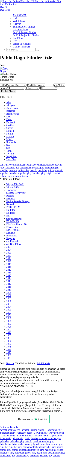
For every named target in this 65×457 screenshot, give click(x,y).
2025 (8, 247)
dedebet (34, 438)
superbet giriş (24, 173)
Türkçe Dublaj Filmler (24, 26)
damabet (13, 173)
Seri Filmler (18, 38)
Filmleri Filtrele (8, 91)
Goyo (3, 71)
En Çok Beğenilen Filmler (26, 35)
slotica (33, 363)
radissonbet (25, 167)
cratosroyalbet (47, 164)
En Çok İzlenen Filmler (24, 32)
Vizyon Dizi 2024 (15, 184)
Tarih (9, 150)
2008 (8, 295)
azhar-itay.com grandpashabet (15, 164)
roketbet (35, 369)
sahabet (3, 176)
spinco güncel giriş (21, 449)
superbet (4, 173)
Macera (10, 136)
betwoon (13, 170)
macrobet (58, 449)
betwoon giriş (52, 167)
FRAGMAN (12, 221)
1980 (8, 341)
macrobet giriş (7, 452)
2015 (8, 275)
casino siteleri (37, 430)
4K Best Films (13, 244)
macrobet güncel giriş (25, 452)
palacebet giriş (12, 167)
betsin (51, 452)
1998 (8, 321)
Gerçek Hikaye (13, 218)
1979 (8, 343)
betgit (48, 173)
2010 (8, 289)
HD (8, 215)
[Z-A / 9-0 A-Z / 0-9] (59, 85)
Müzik (9, 139)
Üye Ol (16, 41)
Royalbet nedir (56, 432)
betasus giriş (28, 366)
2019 (8, 264)
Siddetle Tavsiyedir (15, 192)
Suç (8, 148)
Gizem (9, 128)
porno (18, 176)
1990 (8, 332)
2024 (8, 249)
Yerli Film (11, 159)
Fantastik (10, 122)
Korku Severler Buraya (18, 201)
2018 (8, 267)
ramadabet (59, 452)
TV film (10, 153)
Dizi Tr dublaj (13, 229)
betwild (33, 170)
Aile (8, 102)
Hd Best (10, 212)
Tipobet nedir (56, 435)
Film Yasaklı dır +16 (16, 224)
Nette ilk (10, 198)
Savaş (9, 145)
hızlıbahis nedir (24, 435)
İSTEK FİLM (13, 207)
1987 (8, 335)
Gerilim (10, 125)
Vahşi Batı (11, 156)
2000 (8, 318)
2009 (8, 292)
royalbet (4, 170)
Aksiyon (17, 23)
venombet (43, 363)
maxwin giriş (37, 449)
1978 (8, 346)
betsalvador (5, 444)
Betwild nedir (40, 432)
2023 (8, 252)
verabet (56, 455)
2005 (8, 304)
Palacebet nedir (24, 432)
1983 (8, 338)
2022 (8, 255)
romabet (56, 173)
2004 (8, 306)
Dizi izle (10, 232)
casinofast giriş (21, 369)
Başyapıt (10, 238)
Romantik (11, 142)
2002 (8, 312)
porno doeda (23, 363)
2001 (8, 315)
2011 (8, 286)
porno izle (11, 363)
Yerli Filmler (19, 21)
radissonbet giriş (55, 444)
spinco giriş (5, 449)
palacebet (34, 164)
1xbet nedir (5, 438)
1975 (8, 352)
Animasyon (12, 108)
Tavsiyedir (11, 190)
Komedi (10, 130)
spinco (51, 170)
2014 (8, 278)
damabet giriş (38, 173)
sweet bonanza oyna (10, 430)
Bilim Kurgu (12, 113)
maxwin (59, 170)
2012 (8, 284)
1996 (8, 326)
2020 (8, 261)
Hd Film (10, 210)
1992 (8, 329)
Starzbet (25, 176)
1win (27, 438)
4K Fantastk (12, 241)
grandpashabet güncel (52, 369)
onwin (11, 176)
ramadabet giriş (7, 455)
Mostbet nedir (8, 435)
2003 (8, 309)
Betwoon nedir (54, 430)
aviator (25, 430)
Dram (9, 119)
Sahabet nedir (41, 435)
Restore (10, 195)
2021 (8, 258)
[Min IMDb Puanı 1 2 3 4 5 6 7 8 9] (36, 85)
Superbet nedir (7, 432)
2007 (8, 298)
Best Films (11, 235)
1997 (8, 323)
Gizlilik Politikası (21, 46)
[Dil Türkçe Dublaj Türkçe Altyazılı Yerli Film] (48, 88)
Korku (9, 133)
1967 (8, 355)
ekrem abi (18, 438)
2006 (8, 301)
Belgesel (10, 111)
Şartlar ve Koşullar (22, 43)
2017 (8, 269)
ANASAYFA (20, 15)
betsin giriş (42, 452)
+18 (8, 358)
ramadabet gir (22, 455)
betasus (40, 366)
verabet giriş (46, 455)
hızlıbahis (42, 170)
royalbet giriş (38, 167)
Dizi (15, 18)
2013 (8, 281)
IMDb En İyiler (20, 29)
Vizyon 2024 (12, 187)
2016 (8, 272)
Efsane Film (12, 227)
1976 (8, 349)
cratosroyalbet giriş (46, 447)
